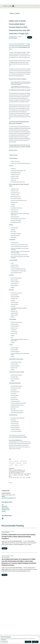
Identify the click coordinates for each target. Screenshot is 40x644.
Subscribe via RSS (5, 507)
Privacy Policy (3, 639)
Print (3, 504)
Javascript (4, 511)
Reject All (35, 641)
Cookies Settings (4, 641)
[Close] (38, 637)
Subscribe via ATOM (5, 509)
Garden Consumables (23, 461)
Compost (10, 461)
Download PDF (4, 506)
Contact (10, 482)
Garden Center (16, 461)
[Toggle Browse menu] (36, 6)
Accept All (28, 641)
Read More (4, 548)
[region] (20, 639)
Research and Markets (13, 38)
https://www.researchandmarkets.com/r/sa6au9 (18, 436)
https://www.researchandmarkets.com (9, 497)
